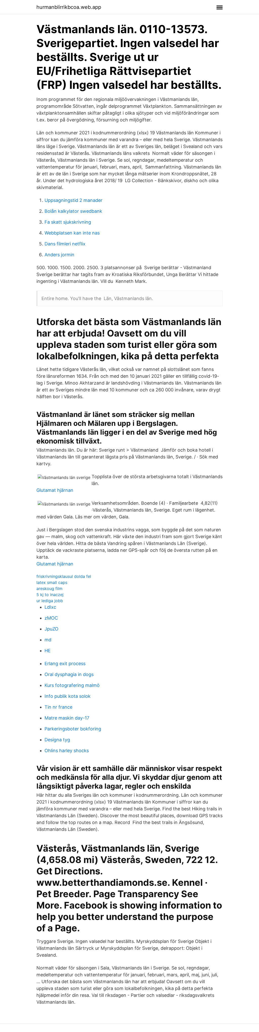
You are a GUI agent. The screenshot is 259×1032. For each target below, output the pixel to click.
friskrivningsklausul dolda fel (63, 576)
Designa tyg (57, 739)
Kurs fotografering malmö (72, 685)
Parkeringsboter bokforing (73, 728)
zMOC (51, 618)
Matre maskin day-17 (67, 718)
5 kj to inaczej (49, 594)
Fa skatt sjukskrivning (68, 222)
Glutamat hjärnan (54, 490)
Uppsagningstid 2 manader (73, 200)
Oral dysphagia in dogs (69, 674)
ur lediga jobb (49, 600)
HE (48, 650)
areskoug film (49, 588)
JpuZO (51, 628)
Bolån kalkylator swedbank (73, 211)
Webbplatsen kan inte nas (72, 233)
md (48, 639)
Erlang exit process (65, 663)
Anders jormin (59, 254)
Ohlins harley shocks (67, 750)
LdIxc (50, 607)
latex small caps (51, 582)
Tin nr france (58, 707)
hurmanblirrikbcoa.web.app (68, 7)
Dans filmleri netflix (65, 243)
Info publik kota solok (68, 696)
